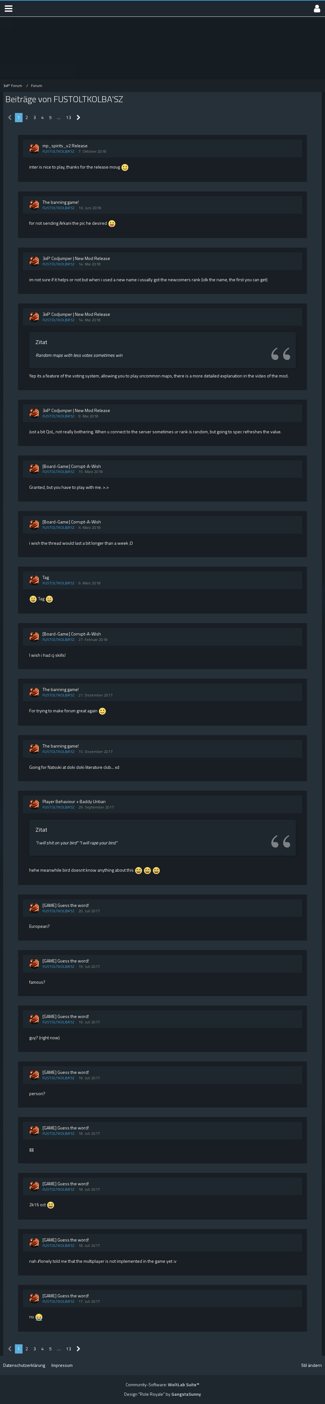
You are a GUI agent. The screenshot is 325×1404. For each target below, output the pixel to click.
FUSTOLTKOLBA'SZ (58, 151)
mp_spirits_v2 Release (65, 145)
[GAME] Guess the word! (66, 905)
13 (68, 117)
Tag (46, 577)
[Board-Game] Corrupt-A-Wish (72, 466)
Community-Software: (162, 1384)
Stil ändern (311, 1365)
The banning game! (61, 202)
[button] (8, 8)
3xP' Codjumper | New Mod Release (76, 258)
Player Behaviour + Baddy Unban (74, 801)
